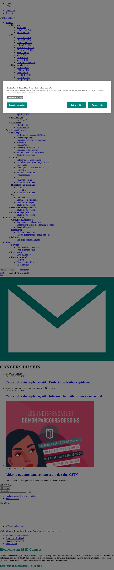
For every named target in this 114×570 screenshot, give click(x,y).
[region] (57, 97)
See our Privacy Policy (14, 97)
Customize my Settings (17, 105)
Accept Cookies (97, 105)
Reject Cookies (76, 105)
